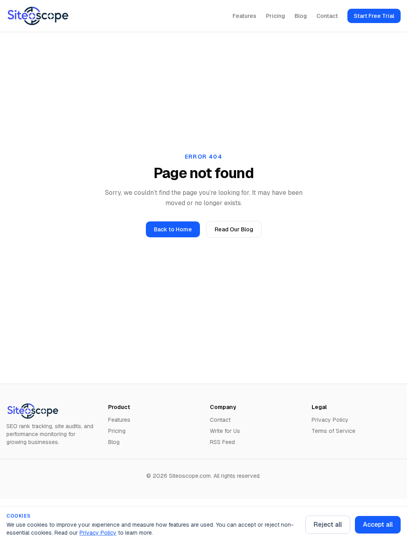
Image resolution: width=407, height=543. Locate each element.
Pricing (275, 15)
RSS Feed (222, 442)
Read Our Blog (234, 229)
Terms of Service (333, 430)
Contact (327, 15)
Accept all (378, 524)
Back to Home (173, 229)
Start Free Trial (374, 15)
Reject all (328, 524)
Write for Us (225, 430)
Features (244, 15)
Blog (301, 15)
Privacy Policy (97, 532)
